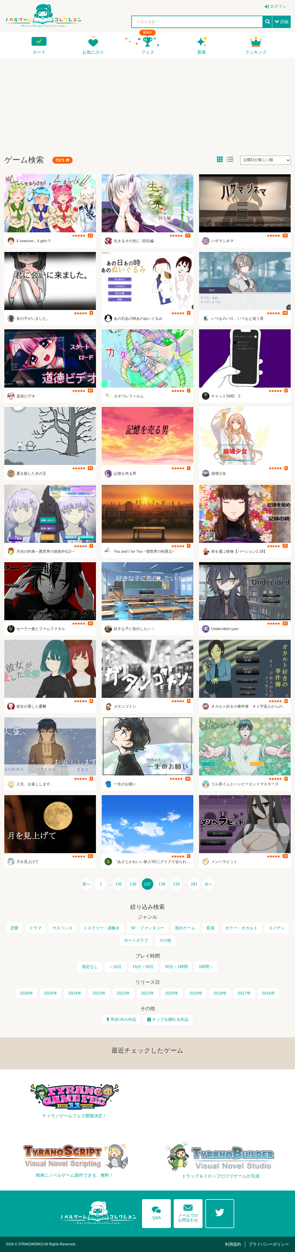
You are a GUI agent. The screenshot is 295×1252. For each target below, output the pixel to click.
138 (161, 884)
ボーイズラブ (136, 940)
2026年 (26, 993)
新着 (201, 52)
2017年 (244, 993)
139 (176, 884)
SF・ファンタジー (147, 928)
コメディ (276, 928)
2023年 (99, 993)
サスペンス (62, 928)
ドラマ (35, 928)
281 (194, 884)
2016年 (268, 993)
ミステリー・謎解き (102, 928)
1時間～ (206, 966)
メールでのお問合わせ (188, 1212)
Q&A (156, 1212)
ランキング (256, 52)
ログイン (278, 6)
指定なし (90, 966)
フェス (147, 52)
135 (118, 884)
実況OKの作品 (122, 1019)
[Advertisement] (147, 104)
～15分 (115, 966)
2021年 (147, 993)
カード (39, 52)
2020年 (171, 993)
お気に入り (93, 52)
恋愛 (14, 928)
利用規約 (233, 1244)
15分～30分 (143, 966)
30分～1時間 (176, 966)
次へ (209, 884)
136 (133, 884)
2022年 (123, 993)
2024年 (75, 993)
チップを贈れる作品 (170, 1019)
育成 (210, 928)
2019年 (196, 993)
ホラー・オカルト (241, 928)
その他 (165, 940)
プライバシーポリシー (269, 1244)
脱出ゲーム (185, 928)
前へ (86, 884)
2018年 (220, 993)
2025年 (50, 993)
